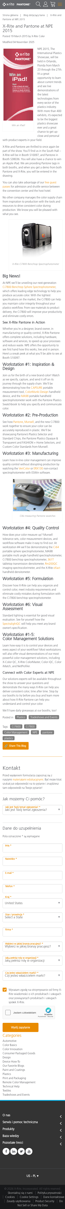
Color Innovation (13, 1049)
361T (51, 559)
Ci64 (56, 547)
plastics (8, 738)
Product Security (44, 1201)
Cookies (10, 1197)
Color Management (15, 732)
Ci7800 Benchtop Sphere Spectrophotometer (29, 287)
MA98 (25, 396)
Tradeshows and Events (43, 717)
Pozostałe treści (13, 1142)
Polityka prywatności (50, 1193)
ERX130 (38, 468)
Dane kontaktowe (53, 1197)
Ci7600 (16, 726)
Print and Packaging (14, 1078)
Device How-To (11, 1061)
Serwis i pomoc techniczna (20, 1122)
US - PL (31, 1176)
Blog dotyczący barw (34, 15)
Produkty (8, 1129)
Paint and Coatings (14, 1070)
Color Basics (10, 1045)
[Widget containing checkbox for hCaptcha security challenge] (29, 1012)
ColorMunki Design (36, 392)
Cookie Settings (29, 1197)
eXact (57, 567)
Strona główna (10, 15)
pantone (47, 732)
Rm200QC (51, 563)
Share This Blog (15, 746)
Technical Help (11, 1086)
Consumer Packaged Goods (19, 1053)
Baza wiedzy (11, 1136)
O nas (6, 1115)
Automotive (9, 1041)
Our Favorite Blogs (13, 1065)
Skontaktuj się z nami (20, 1193)
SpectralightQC (12, 623)
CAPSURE (36, 387)
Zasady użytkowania (18, 1201)
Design (7, 1057)
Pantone (18, 422)
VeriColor (24, 468)
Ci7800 (30, 726)
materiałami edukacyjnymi (28, 779)
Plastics (21, 717)
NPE (35, 732)
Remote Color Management (19, 1082)
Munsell (29, 422)
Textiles (7, 1090)
